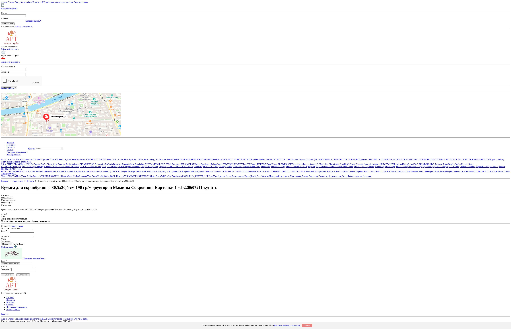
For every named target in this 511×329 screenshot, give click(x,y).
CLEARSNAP (387, 159)
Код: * (4, 261)
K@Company (37, 166)
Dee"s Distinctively (49, 164)
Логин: (4, 13)
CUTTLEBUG (13, 164)
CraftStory (500, 159)
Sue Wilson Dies (394, 171)
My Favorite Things (413, 166)
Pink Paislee (37, 171)
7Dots (52, 159)
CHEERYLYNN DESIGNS (345, 159)
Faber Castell (216, 164)
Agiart (67, 159)
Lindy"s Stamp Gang (149, 166)
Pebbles (502, 166)
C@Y (314, 159)
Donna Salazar (128, 164)
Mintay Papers (368, 166)
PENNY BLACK (8, 169)
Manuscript (265, 166)
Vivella (100, 176)
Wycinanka (177, 176)
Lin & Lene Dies (8, 159)
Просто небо (295, 176)
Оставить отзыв (16, 226)
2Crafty (24, 159)
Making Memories (234, 166)
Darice (23, 164)
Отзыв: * (5, 236)
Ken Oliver (64, 166)
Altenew (81, 159)
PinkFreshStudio (49, 171)
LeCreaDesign (124, 166)
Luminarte (198, 166)
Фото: (3, 239)
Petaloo (14, 171)
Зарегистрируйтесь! (23, 26)
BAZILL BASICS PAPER (200, 159)
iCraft (415, 164)
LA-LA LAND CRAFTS (90, 166)
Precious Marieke (89, 171)
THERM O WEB (8, 174)
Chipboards (362, 159)
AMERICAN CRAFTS (96, 159)
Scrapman (209, 171)
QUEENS (116, 171)
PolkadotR (69, 171)
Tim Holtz (16, 176)
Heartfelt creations (371, 164)
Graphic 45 (344, 164)
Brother (295, 159)
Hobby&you (407, 164)
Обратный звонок (9, 49)
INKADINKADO (426, 164)
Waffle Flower (116, 176)
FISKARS (261, 164)
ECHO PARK (165, 164)
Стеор (344, 176)
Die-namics (99, 164)
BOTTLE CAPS (284, 159)
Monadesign (390, 166)
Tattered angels (446, 171)
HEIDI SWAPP (386, 164)
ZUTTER (199, 176)
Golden (336, 164)
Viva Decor (92, 176)
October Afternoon (467, 166)
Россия (305, 176)
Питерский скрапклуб (279, 176)
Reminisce (140, 171)
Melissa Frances (332, 166)
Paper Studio (492, 166)
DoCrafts (109, 164)
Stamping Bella (342, 171)
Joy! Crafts (27, 166)
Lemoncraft (135, 166)
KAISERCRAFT (51, 166)
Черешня (367, 176)
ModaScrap (379, 166)
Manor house (254, 166)
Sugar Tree (405, 171)
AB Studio (59, 159)
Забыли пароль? (33, 21)
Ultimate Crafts (66, 176)
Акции (4, 2)
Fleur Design (272, 164)
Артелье (221, 176)
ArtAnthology (149, 159)
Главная (4, 181)
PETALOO (6, 171)
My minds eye (428, 166)
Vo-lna (107, 176)
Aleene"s (74, 159)
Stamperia (331, 171)
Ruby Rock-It (151, 171)
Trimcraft (37, 176)
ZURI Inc (190, 176)
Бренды (31, 148)
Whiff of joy (166, 176)
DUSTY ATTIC (152, 164)
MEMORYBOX (346, 166)
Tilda (10, 176)
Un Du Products (80, 176)
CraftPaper (490, 159)
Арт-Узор (213, 176)
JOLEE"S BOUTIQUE (11, 166)
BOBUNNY (271, 159)
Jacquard (438, 164)
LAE (104, 166)
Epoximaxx (206, 164)
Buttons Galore (305, 159)
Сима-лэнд (324, 176)
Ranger (124, 171)
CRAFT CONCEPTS (451, 159)
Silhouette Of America (254, 171)
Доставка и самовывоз (17, 152)
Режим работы (7, 88)
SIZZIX (285, 171)
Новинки (11, 145)
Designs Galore (72, 164)
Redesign (131, 171)
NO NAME (454, 166)
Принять (307, 325)
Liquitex (162, 166)
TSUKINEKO (47, 176)
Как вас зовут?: (8, 67)
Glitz (331, 164)
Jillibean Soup (467, 164)
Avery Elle (171, 159)
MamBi (245, 166)
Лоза (259, 176)
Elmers (197, 164)
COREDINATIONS (410, 159)
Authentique (161, 159)
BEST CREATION (242, 159)
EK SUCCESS (187, 164)
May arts (311, 166)
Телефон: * (6, 269)
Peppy (19, 169)
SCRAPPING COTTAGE (233, 171)
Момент (265, 176)
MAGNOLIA (209, 166)
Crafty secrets (7, 162)
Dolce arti (117, 164)
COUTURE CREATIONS (430, 159)
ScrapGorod (199, 171)
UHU (56, 176)
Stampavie (310, 171)
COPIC (397, 159)
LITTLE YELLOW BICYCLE (179, 166)
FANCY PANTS (242, 164)
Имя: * (4, 231)
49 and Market (34, 159)
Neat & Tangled (441, 166)
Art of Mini (138, 159)
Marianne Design (278, 166)
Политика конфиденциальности (287, 325)
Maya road (320, 166)
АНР (206, 176)
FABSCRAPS (229, 164)
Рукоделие (313, 176)
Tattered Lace (459, 171)
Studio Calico (370, 171)
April (131, 159)
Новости (11, 147)
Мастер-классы (13, 154)
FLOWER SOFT (285, 164)
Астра (228, 176)
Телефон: (5, 72)
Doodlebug (139, 164)
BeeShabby (217, 159)
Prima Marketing (104, 171)
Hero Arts (397, 164)
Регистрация (11, 8)
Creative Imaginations (22, 162)
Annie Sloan (123, 159)
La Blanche (74, 166)
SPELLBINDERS (297, 171)
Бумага (30, 181)
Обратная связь (81, 2)
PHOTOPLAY (24, 171)
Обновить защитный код (34, 258)
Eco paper (176, 164)
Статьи (11, 2)
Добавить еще (7, 247)
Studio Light (381, 171)
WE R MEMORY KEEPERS (135, 176)
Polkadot (60, 171)
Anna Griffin (112, 159)
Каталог (10, 142)
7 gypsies (45, 159)
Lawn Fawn (112, 166)
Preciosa (77, 171)
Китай (253, 176)
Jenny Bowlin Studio (452, 164)
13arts (18, 159)
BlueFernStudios (258, 159)
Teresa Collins (504, 171)
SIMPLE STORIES (273, 171)
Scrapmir (218, 171)
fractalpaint (298, 164)
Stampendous (320, 171)
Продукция (18, 181)
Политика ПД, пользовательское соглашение (52, 2)
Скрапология (335, 176)
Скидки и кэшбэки (23, 2)
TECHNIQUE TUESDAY (485, 171)
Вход (3, 8)
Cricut (3, 164)
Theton (4, 176)
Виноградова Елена (241, 176)
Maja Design (220, 166)
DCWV (29, 164)
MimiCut (358, 166)
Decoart (37, 164)
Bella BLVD (228, 159)
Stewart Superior (356, 171)
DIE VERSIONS (87, 164)
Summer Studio (417, 171)
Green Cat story (356, 164)
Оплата (10, 150)
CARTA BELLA (325, 159)
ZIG (184, 176)
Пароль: (4, 18)
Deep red (61, 164)
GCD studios (322, 164)
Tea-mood (469, 171)
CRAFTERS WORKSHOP (473, 159)
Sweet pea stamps (432, 171)
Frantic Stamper (309, 164)
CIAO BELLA (374, 159)
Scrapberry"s (162, 171)
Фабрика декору (355, 176)
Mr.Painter (400, 166)
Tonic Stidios (26, 176)
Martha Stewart (292, 166)
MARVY (303, 166)
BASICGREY (182, 159)
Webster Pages (155, 176)
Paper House (481, 166)
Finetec (253, 164)
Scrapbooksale (175, 171)
